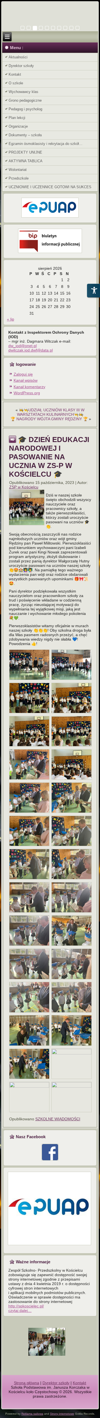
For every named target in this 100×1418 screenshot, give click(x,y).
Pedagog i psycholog (25, 109)
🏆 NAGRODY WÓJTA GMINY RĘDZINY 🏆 (49, 419)
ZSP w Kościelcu (23, 487)
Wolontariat (18, 170)
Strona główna (26, 1383)
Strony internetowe (62, 1413)
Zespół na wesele (50, 1400)
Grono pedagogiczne (25, 100)
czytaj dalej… (20, 1310)
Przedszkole (19, 178)
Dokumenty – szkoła (25, 135)
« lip (10, 319)
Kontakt (15, 74)
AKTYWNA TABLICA (25, 161)
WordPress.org (27, 393)
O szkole (16, 83)
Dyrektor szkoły (21, 66)
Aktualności (18, 57)
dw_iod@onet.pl (22, 345)
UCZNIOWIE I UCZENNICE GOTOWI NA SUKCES (50, 187)
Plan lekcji (17, 118)
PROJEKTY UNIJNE (25, 152)
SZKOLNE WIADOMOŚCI (57, 1119)
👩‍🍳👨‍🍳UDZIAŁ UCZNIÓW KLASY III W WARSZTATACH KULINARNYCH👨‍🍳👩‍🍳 (51, 412)
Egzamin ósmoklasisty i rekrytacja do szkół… (45, 144)
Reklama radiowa (32, 1413)
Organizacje (18, 126)
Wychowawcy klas (23, 92)
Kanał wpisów (26, 380)
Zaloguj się (23, 374)
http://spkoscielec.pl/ (26, 1306)
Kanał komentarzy (29, 387)
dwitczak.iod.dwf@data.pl (30, 350)
